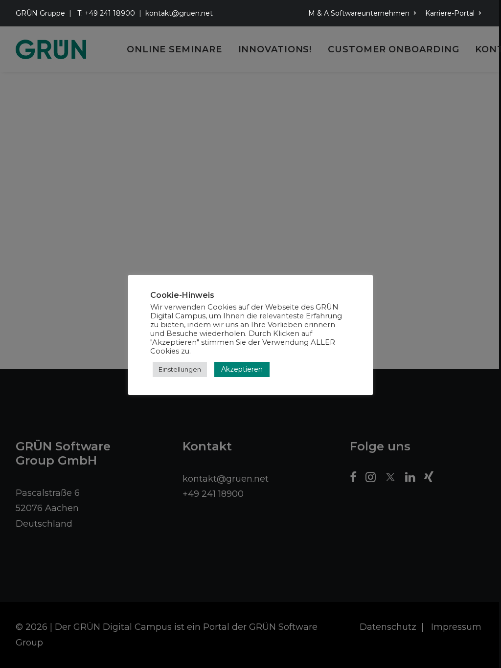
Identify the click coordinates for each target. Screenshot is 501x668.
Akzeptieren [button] (242, 369)
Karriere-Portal (450, 13)
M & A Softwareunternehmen (359, 13)
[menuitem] (364, 13)
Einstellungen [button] (180, 369)
